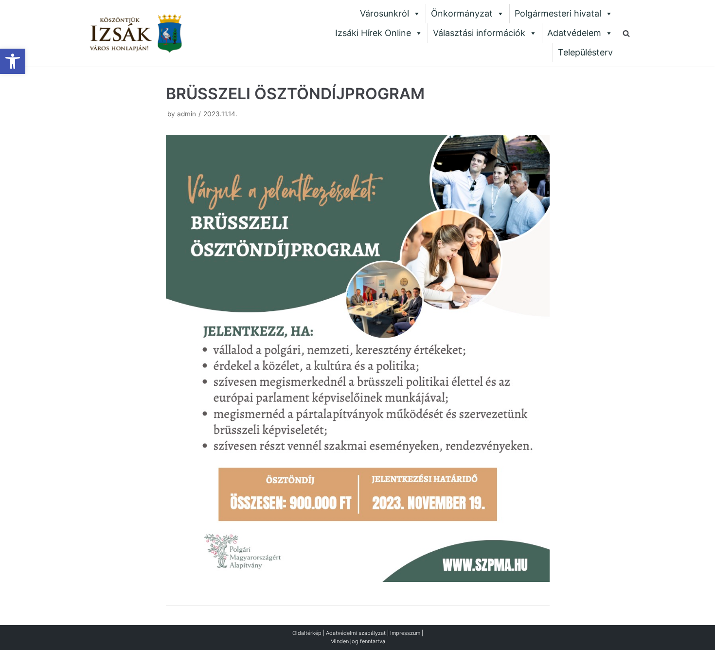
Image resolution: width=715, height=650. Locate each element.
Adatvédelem (574, 33)
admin (186, 114)
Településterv (585, 52)
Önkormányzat (462, 13)
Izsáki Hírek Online (373, 33)
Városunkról (384, 13)
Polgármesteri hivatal (558, 13)
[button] (12, 61)
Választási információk (479, 33)
